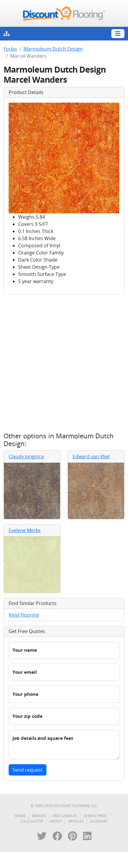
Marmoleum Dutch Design (53, 49)
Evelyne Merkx (24, 530)
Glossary (99, 821)
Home (20, 815)
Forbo (10, 49)
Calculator (32, 821)
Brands (39, 815)
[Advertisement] (64, 363)
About (55, 821)
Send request (28, 770)
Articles (76, 821)
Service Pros (95, 815)
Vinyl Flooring (24, 615)
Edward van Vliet (91, 456)
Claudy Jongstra (26, 456)
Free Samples (64, 815)
